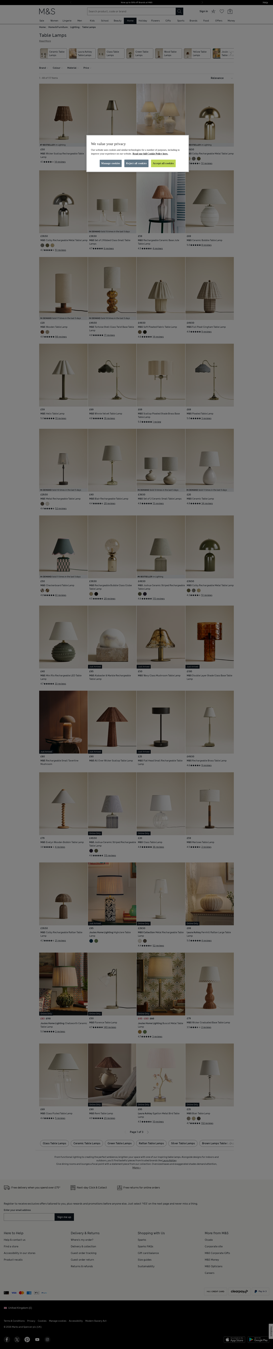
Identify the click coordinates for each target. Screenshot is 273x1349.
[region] (137, 153)
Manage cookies (110, 163)
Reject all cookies (136, 163)
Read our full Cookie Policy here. (150, 153)
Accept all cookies (163, 163)
